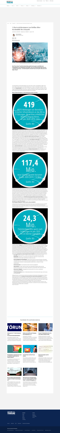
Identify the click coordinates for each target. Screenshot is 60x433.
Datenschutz (19, 423)
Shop (44, 0)
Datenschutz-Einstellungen (26, 423)
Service (34, 412)
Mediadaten (34, 415)
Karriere (34, 417)
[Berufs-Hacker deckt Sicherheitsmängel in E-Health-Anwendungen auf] (14, 372)
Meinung (23, 417)
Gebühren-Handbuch (39, 0)
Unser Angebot (35, 416)
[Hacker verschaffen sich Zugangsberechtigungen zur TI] (30, 327)
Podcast (23, 418)
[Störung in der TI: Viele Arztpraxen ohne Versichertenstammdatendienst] (14, 327)
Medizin (23, 414)
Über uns (34, 414)
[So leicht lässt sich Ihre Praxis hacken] (30, 349)
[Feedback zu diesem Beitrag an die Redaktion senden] (15, 38)
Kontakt (8, 423)
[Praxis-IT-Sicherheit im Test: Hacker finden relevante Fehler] (45, 327)
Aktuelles (23, 412)
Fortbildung (24, 419)
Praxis (23, 415)
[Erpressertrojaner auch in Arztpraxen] (45, 349)
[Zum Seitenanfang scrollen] (58, 431)
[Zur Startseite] (9, 2)
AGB (15, 423)
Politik (23, 416)
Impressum (12, 423)
